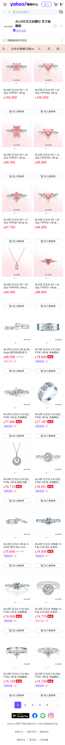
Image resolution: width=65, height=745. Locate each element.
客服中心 (19, 731)
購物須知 (44, 731)
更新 (55, 723)
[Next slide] (29, 67)
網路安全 (21, 739)
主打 (5, 49)
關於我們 (31, 731)
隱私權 (32, 739)
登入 (46, 4)
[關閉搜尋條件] (9, 11)
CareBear (41, 49)
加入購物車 (18, 111)
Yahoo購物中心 (24, 4)
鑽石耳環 (60, 49)
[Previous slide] (4, 67)
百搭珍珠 (51, 49)
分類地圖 (44, 739)
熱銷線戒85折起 (17, 40)
